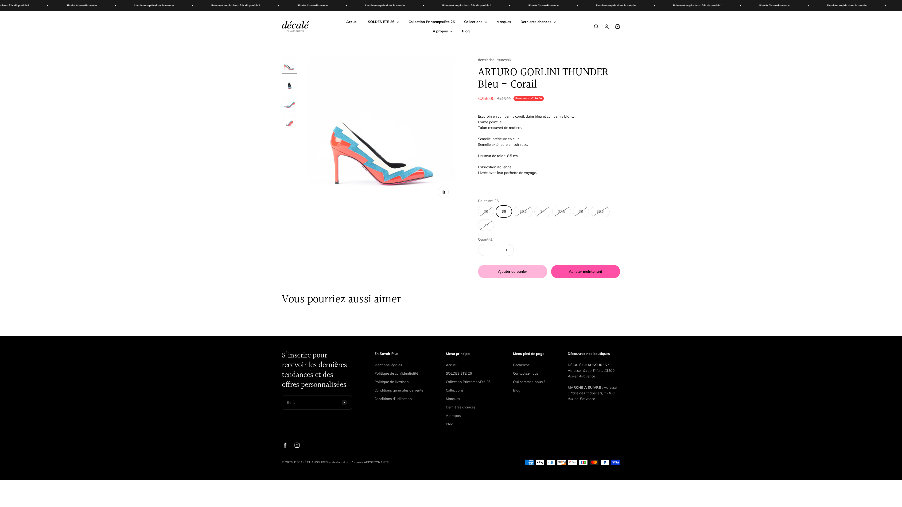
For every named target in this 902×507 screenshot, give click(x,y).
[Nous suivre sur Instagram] (297, 445)
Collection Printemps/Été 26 (431, 21)
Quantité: (485, 239)
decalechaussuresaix (495, 60)
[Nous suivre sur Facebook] (285, 445)
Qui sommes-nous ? (529, 382)
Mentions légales (388, 365)
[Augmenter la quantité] (506, 250)
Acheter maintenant (585, 271)
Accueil (352, 21)
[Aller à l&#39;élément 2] (289, 84)
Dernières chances (536, 21)
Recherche (521, 365)
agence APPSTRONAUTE (371, 462)
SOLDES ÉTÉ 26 (381, 21)
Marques (504, 21)
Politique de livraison (391, 382)
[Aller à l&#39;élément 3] (289, 103)
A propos (440, 31)
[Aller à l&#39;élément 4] (289, 121)
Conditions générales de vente (398, 390)
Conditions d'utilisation (393, 398)
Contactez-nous (525, 373)
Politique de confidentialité (396, 373)
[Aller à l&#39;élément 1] (289, 65)
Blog (466, 31)
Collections (473, 21)
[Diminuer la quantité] (485, 250)
